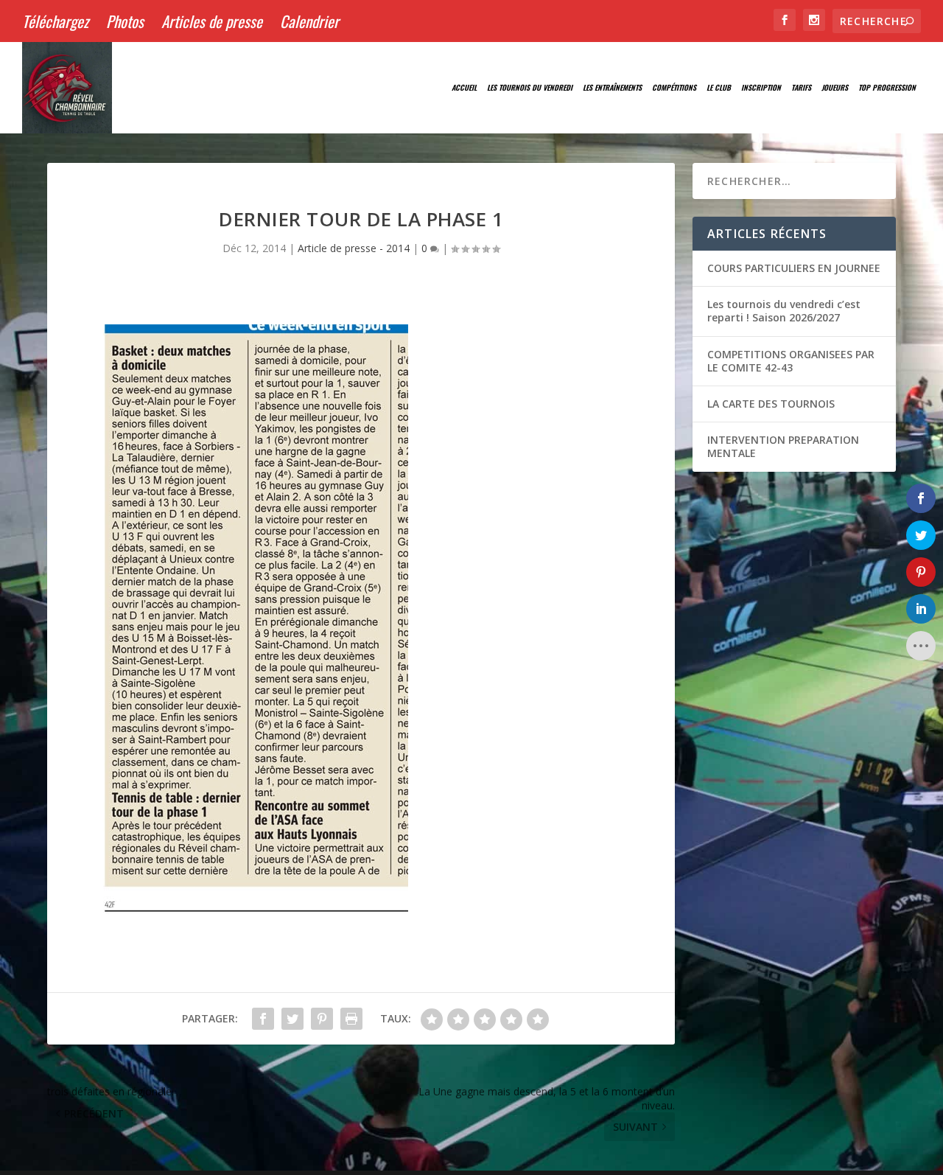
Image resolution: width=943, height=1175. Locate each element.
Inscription (761, 87)
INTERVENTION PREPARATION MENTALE (783, 446)
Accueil (464, 87)
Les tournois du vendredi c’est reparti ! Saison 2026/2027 (783, 310)
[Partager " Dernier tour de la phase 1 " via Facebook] (263, 1018)
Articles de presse (211, 21)
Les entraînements (612, 87)
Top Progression (887, 87)
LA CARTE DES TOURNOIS (771, 404)
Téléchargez (55, 21)
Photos (125, 21)
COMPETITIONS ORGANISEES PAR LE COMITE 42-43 (790, 360)
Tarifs (801, 87)
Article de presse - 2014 (354, 248)
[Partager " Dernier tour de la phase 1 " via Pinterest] (322, 1018)
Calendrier (309, 21)
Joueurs (834, 87)
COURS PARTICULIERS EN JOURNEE (793, 268)
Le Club (719, 87)
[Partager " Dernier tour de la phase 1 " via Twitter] (292, 1018)
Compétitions (674, 87)
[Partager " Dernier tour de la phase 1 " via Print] (351, 1018)
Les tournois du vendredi (529, 87)
